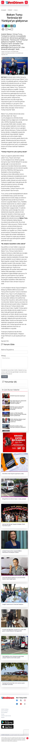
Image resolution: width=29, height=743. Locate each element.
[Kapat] (27, 738)
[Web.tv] (24, 704)
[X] (20, 700)
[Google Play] (14, 722)
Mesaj (3, 356)
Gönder (4, 376)
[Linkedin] (16, 704)
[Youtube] (20, 704)
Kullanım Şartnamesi (6, 715)
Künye (2, 714)
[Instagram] (24, 700)
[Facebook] (16, 700)
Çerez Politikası (4, 710)
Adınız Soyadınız (7, 350)
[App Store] (14, 727)
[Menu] (26, 2)
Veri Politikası (4, 712)
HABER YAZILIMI (5, 734)
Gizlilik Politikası (4, 709)
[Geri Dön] (2, 2)
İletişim (3, 717)
